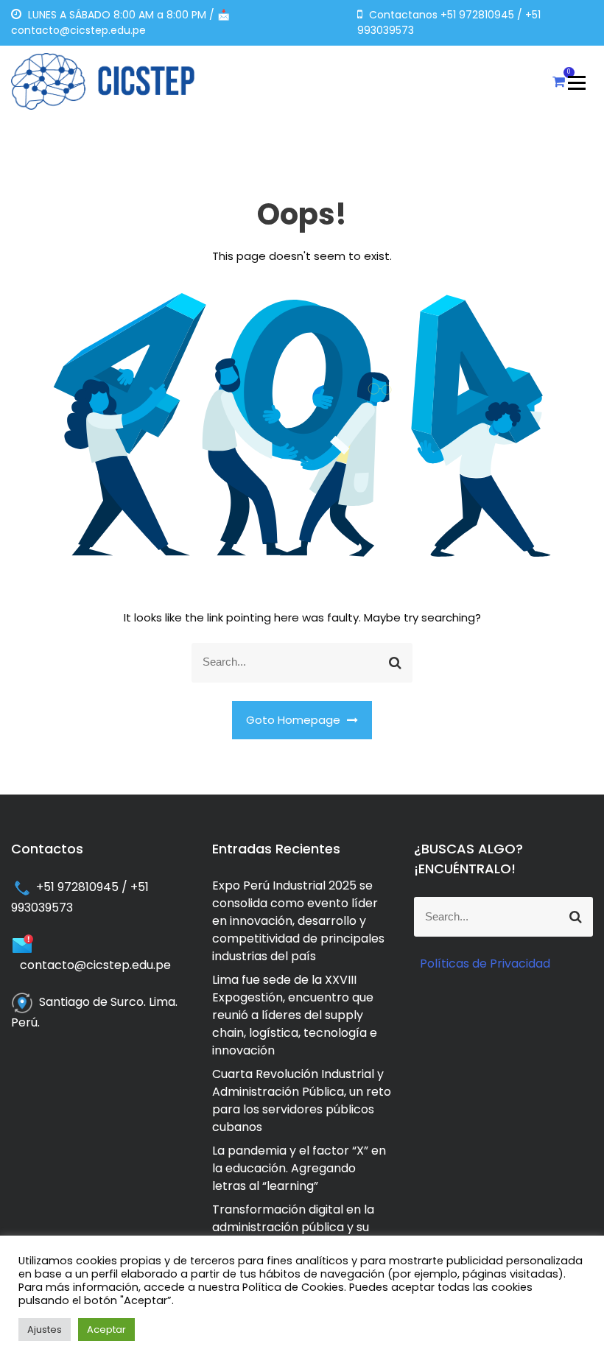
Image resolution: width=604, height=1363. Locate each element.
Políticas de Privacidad (485, 963)
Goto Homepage (294, 720)
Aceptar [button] (106, 1329)
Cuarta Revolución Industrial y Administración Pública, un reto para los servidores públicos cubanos (301, 1100)
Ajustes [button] (44, 1329)
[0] (558, 81)
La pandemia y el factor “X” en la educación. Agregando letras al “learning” (299, 1168)
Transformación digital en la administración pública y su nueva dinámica (293, 1227)
